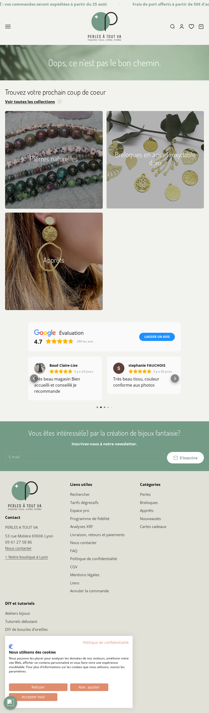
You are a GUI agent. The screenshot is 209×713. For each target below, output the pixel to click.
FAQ (73, 550)
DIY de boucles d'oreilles (26, 629)
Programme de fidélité (89, 518)
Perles (145, 494)
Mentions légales (84, 574)
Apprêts (146, 510)
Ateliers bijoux (17, 613)
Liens (74, 582)
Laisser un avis (157, 337)
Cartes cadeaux (153, 526)
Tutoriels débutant (21, 621)
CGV (73, 566)
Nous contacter (18, 548)
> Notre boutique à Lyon (26, 556)
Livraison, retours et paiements (97, 534)
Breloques (149, 502)
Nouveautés (150, 518)
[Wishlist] (191, 26)
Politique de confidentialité (93, 558)
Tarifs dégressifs (84, 502)
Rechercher (80, 494)
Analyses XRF (81, 526)
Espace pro (79, 510)
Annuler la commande (89, 590)
